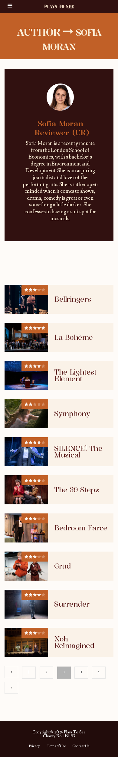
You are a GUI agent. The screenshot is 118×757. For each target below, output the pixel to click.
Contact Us (80, 746)
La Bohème (73, 337)
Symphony (72, 413)
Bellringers (72, 299)
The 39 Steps (76, 489)
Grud (62, 566)
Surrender (72, 604)
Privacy (34, 746)
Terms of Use (56, 746)
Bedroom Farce (80, 528)
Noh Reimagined (74, 642)
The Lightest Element (75, 375)
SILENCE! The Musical (78, 452)
